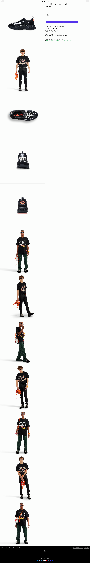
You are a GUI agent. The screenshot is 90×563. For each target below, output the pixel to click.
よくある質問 (45, 552)
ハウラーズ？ (45, 550)
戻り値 (45, 551)
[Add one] (49, 14)
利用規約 (45, 557)
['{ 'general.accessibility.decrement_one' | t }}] (46, 14)
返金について (45, 556)
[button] (87, 1)
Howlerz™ (48, 42)
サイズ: (47, 9)
